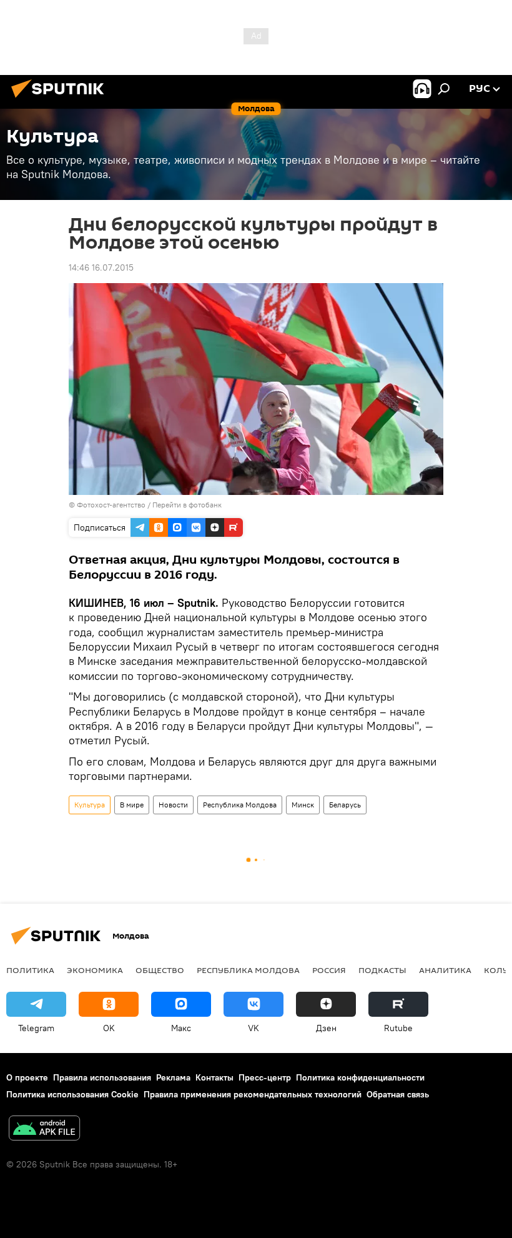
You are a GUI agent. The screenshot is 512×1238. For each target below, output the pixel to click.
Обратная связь (398, 1094)
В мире (132, 804)
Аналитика (445, 970)
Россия (329, 970)
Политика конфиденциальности (360, 1077)
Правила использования (102, 1077)
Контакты (214, 1077)
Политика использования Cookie (72, 1094)
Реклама (173, 1077)
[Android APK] (44, 1130)
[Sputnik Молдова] (61, 99)
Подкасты (382, 970)
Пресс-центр (265, 1077)
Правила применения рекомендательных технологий (253, 1094)
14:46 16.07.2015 (101, 267)
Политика (30, 970)
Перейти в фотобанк (187, 504)
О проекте (27, 1077)
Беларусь (345, 804)
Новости (173, 804)
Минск (303, 804)
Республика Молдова (240, 804)
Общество (159, 970)
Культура (89, 804)
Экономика (95, 970)
